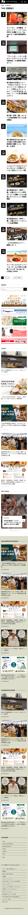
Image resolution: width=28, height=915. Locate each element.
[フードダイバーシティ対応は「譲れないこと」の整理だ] (14, 638)
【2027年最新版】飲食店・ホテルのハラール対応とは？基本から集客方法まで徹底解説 (13, 425)
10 (14, 277)
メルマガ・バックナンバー (7, 879)
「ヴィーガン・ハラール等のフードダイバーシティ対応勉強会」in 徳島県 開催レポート (17, 59)
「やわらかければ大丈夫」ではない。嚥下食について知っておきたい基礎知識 (13, 397)
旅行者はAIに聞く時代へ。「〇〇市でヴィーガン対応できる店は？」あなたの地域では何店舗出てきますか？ (13, 677)
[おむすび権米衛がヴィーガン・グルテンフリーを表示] (14, 359)
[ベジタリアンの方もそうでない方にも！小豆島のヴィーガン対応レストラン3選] (17, 156)
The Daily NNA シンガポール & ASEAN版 (11, 881)
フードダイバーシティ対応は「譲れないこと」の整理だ (13, 649)
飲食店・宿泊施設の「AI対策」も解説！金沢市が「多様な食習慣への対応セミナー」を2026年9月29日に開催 (13, 482)
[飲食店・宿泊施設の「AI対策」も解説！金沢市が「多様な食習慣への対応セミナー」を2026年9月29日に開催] (14, 469)
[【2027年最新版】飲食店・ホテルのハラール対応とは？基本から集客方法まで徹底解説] (14, 413)
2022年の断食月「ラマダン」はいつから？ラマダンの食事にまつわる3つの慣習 (12, 522)
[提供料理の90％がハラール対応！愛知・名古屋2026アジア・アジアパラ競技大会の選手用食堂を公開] (14, 441)
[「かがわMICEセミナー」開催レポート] (17, 233)
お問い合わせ (5, 901)
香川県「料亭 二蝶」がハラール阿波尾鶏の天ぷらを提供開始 (17, 117)
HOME (3, 841)
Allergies (4, 851)
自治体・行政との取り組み (7, 873)
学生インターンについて (7, 891)
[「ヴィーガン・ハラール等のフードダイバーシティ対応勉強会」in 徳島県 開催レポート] (17, 47)
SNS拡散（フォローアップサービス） (9, 889)
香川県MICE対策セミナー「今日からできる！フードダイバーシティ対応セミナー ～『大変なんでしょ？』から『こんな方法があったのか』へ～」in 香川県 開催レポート (17, 89)
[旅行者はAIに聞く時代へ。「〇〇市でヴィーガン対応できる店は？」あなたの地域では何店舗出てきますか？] (14, 664)
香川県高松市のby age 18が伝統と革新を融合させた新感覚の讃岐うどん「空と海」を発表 (16, 142)
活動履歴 (4, 871)
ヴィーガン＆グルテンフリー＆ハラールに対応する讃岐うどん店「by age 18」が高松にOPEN (17, 268)
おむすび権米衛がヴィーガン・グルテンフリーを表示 (13, 371)
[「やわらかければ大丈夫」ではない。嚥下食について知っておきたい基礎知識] (14, 386)
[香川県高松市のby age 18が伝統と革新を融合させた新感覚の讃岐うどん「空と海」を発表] (17, 130)
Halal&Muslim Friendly (7, 844)
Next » (19, 277)
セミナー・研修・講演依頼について (9, 868)
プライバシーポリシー (6, 884)
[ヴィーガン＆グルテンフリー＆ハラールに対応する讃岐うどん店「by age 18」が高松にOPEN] (17, 255)
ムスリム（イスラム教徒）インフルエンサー (11, 886)
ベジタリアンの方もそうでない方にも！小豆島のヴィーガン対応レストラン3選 (17, 168)
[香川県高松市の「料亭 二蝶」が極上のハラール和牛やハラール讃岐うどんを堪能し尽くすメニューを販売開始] (17, 181)
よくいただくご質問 (6, 899)
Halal (6, 518)
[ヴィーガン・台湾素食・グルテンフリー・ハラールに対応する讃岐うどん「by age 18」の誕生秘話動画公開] (17, 18)
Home (2, 5)
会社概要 (4, 876)
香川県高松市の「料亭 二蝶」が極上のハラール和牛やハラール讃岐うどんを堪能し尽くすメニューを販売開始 (17, 194)
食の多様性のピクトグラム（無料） (9, 894)
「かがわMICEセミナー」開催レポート (16, 244)
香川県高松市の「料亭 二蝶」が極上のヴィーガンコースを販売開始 (16, 220)
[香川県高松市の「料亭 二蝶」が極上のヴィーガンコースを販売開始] (17, 209)
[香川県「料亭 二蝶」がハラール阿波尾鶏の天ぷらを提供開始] (17, 106)
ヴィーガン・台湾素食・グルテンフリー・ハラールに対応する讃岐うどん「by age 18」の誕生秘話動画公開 (17, 32)
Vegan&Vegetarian (6, 846)
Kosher (4, 849)
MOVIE (3, 854)
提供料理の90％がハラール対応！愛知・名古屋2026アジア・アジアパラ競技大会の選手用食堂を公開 (13, 453)
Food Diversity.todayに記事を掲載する (11, 896)
